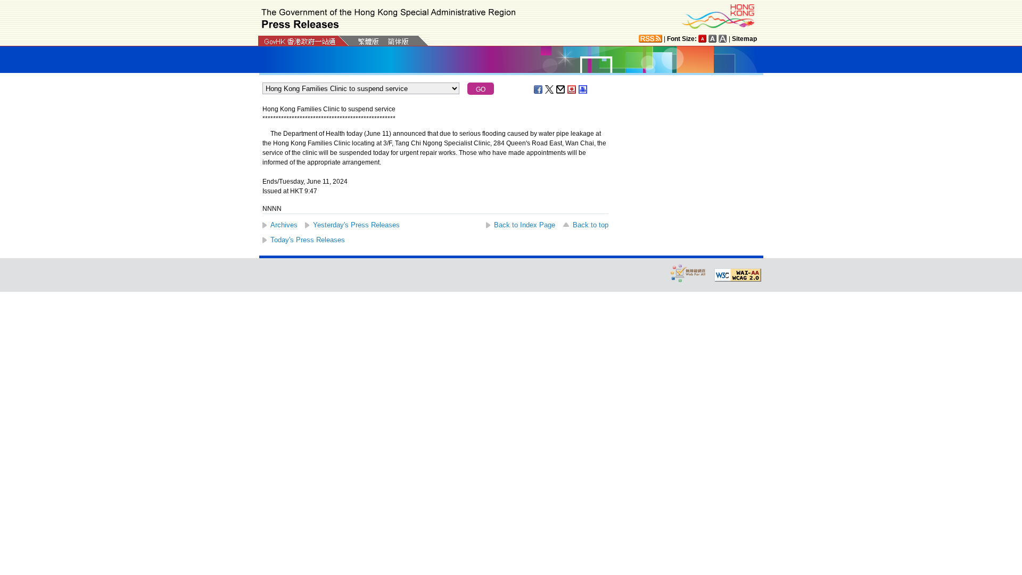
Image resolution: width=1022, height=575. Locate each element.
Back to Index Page (524, 225)
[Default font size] (702, 39)
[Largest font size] (723, 39)
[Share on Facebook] (538, 89)
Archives (284, 225)
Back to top (590, 225)
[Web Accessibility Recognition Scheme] (688, 273)
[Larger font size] (712, 39)
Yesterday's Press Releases (356, 225)
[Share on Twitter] (550, 89)
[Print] (583, 89)
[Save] (572, 89)
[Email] (561, 89)
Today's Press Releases (307, 240)
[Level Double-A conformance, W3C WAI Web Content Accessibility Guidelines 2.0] (737, 275)
